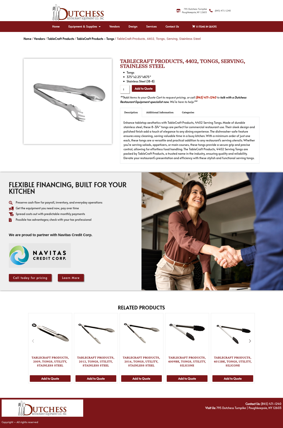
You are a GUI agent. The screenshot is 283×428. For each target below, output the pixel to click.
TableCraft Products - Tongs (95, 39)
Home (56, 26)
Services (151, 26)
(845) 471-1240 (206, 97)
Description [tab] (131, 112)
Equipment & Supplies (82, 26)
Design (133, 26)
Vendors (114, 26)
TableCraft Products (60, 39)
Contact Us (172, 26)
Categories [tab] (188, 112)
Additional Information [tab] (159, 112)
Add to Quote (144, 88)
